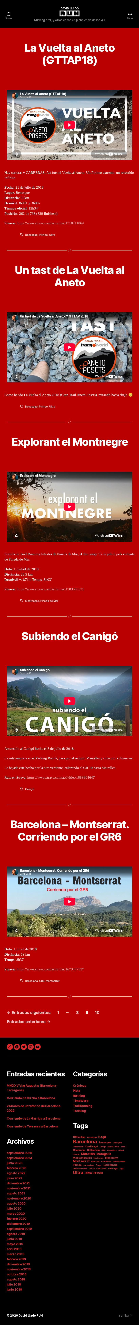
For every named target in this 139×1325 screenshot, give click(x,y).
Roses (92, 1169)
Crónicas (79, 1085)
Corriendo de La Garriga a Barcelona (34, 1118)
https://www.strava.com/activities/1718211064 (50, 223)
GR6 (41, 981)
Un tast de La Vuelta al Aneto (69, 276)
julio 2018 (14, 1284)
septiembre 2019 (19, 1229)
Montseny (111, 1157)
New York (95, 1162)
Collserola (93, 1150)
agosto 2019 (16, 1234)
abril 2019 (14, 1249)
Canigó (29, 789)
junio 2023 (14, 1163)
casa (123, 1147)
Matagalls (103, 1154)
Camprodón (78, 1147)
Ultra (52, 234)
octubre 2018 (16, 1274)
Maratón (88, 1154)
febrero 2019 (16, 1259)
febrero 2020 (16, 1218)
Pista (76, 1090)
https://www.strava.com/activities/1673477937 (50, 969)
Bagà (102, 1137)
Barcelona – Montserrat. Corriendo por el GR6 (69, 830)
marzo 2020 (16, 1213)
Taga (121, 1169)
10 (97, 1012)
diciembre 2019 (18, 1223)
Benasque (31, 234)
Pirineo (43, 234)
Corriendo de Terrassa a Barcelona (32, 1126)
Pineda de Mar (49, 601)
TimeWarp (80, 1101)
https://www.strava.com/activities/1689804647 (61, 777)
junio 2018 (14, 1289)
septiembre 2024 (19, 1158)
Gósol (121, 1150)
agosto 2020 (16, 1203)
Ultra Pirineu (94, 1173)
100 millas (79, 1137)
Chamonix (79, 1150)
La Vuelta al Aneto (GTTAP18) (69, 53)
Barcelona (31, 981)
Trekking (79, 1111)
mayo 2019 (15, 1244)
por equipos (88, 1165)
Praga (98, 1165)
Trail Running (82, 1106)
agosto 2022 (16, 1173)
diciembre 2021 (18, 1183)
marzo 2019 (15, 1254)
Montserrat (52, 981)
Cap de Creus (113, 1147)
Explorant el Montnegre (69, 441)
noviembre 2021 (19, 1188)
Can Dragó (91, 1146)
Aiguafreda (92, 1137)
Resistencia (110, 1164)
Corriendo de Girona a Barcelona (31, 1098)
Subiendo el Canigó (69, 636)
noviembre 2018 (19, 1269)
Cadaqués (117, 1143)
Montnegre (32, 601)
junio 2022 (14, 1178)
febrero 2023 (16, 1168)
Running (79, 1095)
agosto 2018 (16, 1279)
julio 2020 (14, 1208)
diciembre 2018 (18, 1264)
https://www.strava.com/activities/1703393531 (50, 589)
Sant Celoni (101, 1169)
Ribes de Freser (80, 1169)
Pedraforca (106, 1162)
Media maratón (82, 1157)
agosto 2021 (16, 1193)
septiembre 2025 (19, 1153)
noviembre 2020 (19, 1198)
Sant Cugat (112, 1169)
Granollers (112, 1150)
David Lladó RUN (30, 1315)
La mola (76, 1154)
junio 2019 (14, 1239)
